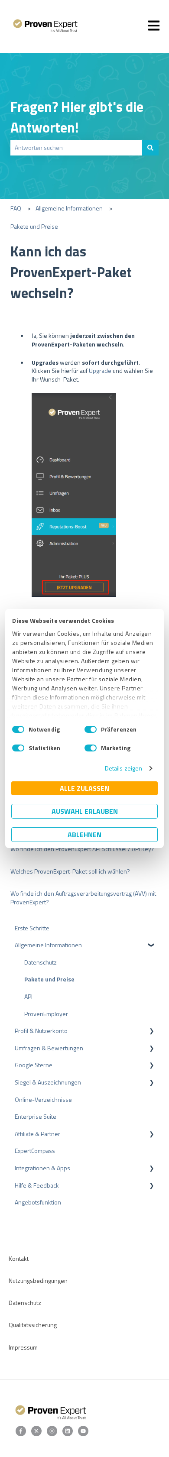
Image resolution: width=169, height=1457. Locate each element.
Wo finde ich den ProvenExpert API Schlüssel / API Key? (82, 848)
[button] (152, 946)
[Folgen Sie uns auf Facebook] (21, 1431)
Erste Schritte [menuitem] (32, 927)
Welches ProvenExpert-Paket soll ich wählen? (70, 871)
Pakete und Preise (34, 226)
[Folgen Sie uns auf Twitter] (36, 1431)
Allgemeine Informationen (69, 208)
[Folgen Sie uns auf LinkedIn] (67, 1431)
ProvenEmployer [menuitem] (46, 1013)
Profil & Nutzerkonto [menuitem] (41, 1030)
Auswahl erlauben (85, 811)
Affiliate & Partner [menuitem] (37, 1133)
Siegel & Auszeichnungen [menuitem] (48, 1082)
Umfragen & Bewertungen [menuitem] (49, 1047)
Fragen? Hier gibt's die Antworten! (76, 117)
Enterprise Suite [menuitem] (35, 1116)
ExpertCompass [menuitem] (35, 1150)
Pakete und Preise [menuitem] (49, 979)
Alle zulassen (84, 788)
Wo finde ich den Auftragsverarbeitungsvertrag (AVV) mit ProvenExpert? (83, 898)
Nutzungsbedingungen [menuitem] (38, 1280)
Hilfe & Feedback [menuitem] (37, 1185)
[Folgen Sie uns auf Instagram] (52, 1431)
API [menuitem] (28, 996)
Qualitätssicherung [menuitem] (33, 1324)
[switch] (90, 729)
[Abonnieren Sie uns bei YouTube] (83, 1431)
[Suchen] (150, 147)
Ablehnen (84, 834)
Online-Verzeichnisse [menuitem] (43, 1099)
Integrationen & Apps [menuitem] (42, 1167)
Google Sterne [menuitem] (33, 1064)
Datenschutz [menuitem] (40, 962)
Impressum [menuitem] (23, 1347)
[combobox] (76, 147)
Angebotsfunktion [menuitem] (38, 1202)
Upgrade (100, 370)
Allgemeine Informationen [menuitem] (48, 944)
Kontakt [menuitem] (19, 1258)
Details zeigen (123, 768)
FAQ (15, 208)
